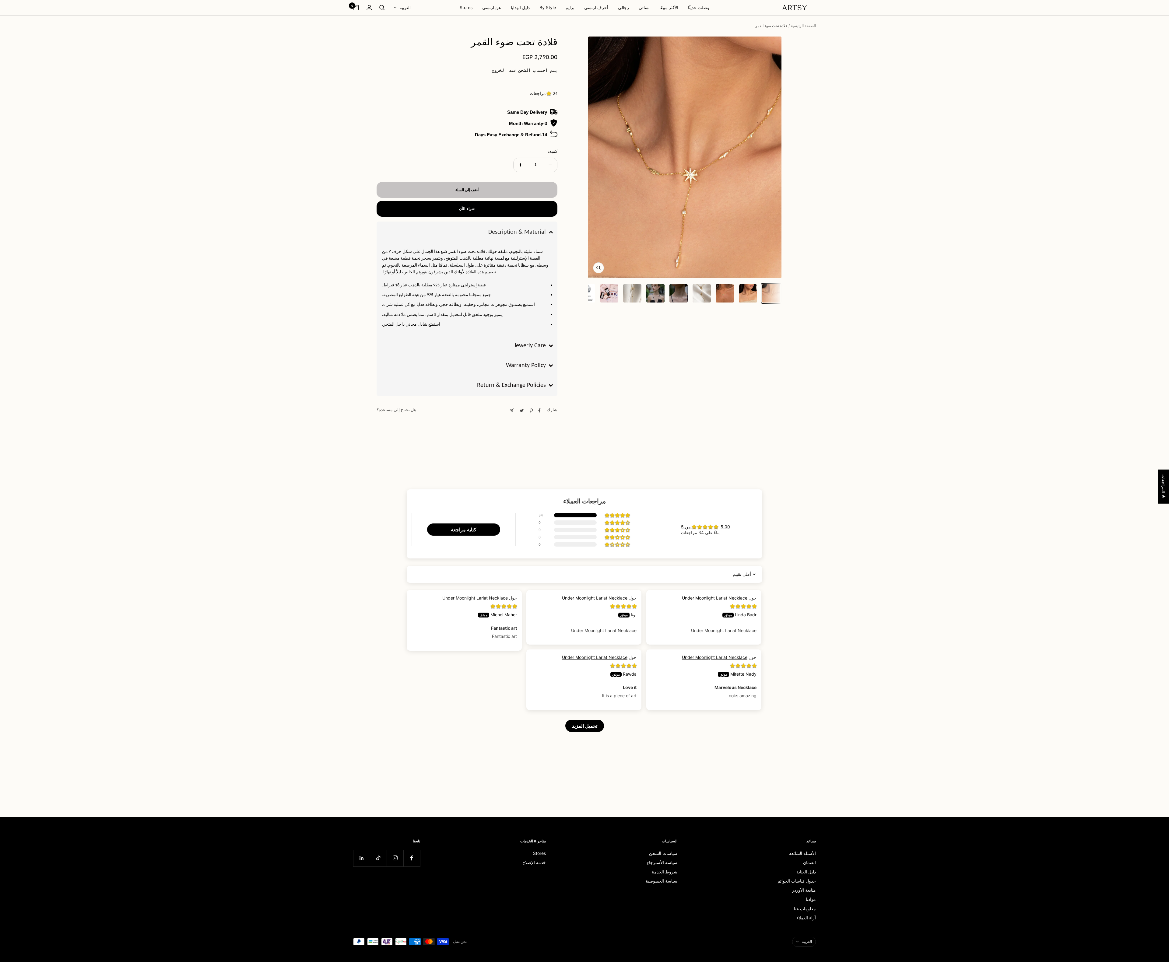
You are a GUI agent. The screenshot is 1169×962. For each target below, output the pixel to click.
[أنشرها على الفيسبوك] (539, 410)
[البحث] (382, 7)
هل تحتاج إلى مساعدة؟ (396, 410)
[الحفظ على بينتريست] (531, 410)
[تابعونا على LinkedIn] (361, 858)
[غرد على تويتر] (521, 410)
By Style (547, 7)
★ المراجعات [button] (1163, 486)
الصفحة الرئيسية (803, 25)
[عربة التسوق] (356, 7)
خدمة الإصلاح (534, 862)
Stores (466, 7)
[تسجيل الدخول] (369, 7)
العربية (405, 7)
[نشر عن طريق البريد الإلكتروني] (512, 410)
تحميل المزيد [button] (584, 726)
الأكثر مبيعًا (668, 7)
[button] (550, 94)
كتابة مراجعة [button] (463, 529)
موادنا (811, 899)
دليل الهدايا (520, 7)
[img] (504, 606)
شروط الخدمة (664, 871)
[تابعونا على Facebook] (411, 858)
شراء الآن (467, 208)
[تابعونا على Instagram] (395, 858)
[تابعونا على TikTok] (378, 858)
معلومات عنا (805, 908)
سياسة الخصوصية (661, 880)
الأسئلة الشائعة (802, 853)
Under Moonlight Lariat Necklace (475, 597)
